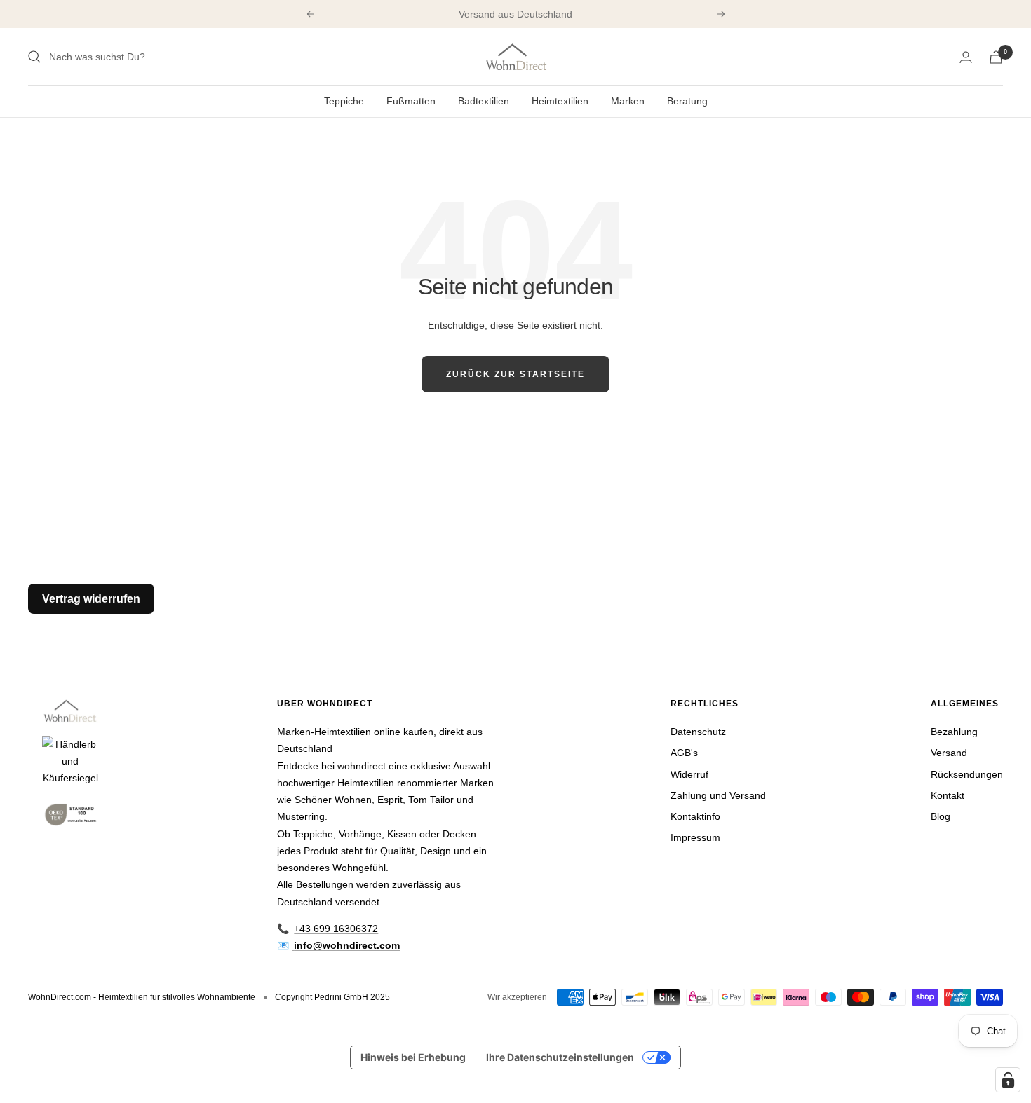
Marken (628, 101)
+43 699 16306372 (336, 928)
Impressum (695, 837)
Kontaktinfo (695, 816)
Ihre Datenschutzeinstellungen (560, 1057)
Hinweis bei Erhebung (413, 1057)
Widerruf (689, 774)
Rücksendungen (967, 774)
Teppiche (344, 101)
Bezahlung (954, 731)
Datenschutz (698, 731)
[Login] (965, 57)
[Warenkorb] (996, 57)
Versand (949, 752)
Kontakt (947, 795)
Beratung (687, 101)
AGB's (684, 752)
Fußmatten (411, 101)
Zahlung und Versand (718, 795)
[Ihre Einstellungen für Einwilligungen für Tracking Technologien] (1008, 1080)
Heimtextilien (560, 101)
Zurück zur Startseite (515, 374)
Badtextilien (483, 101)
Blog (940, 816)
